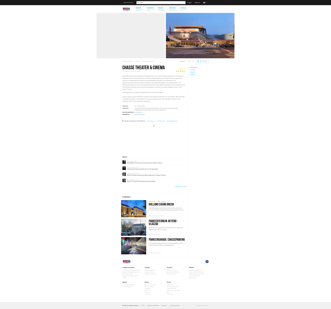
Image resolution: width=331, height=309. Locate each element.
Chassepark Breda (139, 114)
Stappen (147, 267)
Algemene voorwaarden (153, 305)
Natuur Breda (192, 277)
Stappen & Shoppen (128, 267)
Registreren (197, 2)
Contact (124, 277)
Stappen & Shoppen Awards (130, 276)
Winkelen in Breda (172, 270)
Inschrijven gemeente (173, 286)
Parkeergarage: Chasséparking (167, 239)
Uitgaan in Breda (149, 272)
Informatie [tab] (193, 67)
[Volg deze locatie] (198, 61)
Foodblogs (148, 288)
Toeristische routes (194, 276)
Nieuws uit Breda (149, 286)
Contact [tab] (192, 69)
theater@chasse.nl (172, 121)
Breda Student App (128, 2)
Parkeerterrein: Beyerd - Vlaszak (163, 222)
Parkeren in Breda (172, 274)
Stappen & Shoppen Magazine (130, 272)
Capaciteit (125, 106)
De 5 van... (147, 290)
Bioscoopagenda (127, 286)
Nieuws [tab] (192, 74)
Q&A (168, 292)
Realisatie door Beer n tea (202, 305)
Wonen (169, 282)
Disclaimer (164, 305)
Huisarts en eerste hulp (173, 290)
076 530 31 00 (161, 121)
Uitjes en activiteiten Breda (196, 274)
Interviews (148, 292)
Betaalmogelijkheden (128, 112)
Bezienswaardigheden (195, 270)
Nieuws (147, 282)
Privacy (142, 305)
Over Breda (170, 294)
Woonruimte (170, 285)
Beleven (191, 267)
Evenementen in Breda (128, 285)
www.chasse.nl (151, 121)
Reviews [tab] (192, 72)
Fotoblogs (147, 294)
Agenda (124, 282)
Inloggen (189, 2)
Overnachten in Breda (151, 274)
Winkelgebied (126, 114)
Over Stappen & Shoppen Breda (131, 270)
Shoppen (169, 267)
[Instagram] (207, 261)
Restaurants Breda (150, 270)
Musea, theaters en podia (196, 272)
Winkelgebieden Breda (173, 272)
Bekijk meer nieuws (180, 186)
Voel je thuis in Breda (150, 285)
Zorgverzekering (171, 288)
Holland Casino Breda (161, 204)
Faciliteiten (125, 108)
